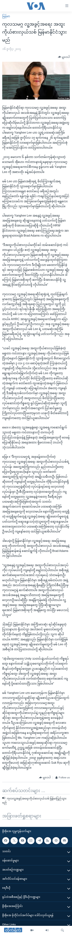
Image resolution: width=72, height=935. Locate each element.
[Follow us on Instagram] (30, 840)
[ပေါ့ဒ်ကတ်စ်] (55, 840)
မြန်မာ (6, 16)
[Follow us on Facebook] (5, 840)
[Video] (31, 930)
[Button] (64, 57)
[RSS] (47, 840)
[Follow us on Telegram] (39, 840)
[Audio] (47, 930)
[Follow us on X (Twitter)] (14, 840)
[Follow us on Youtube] (22, 840)
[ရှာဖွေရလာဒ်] (62, 930)
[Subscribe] (64, 840)
